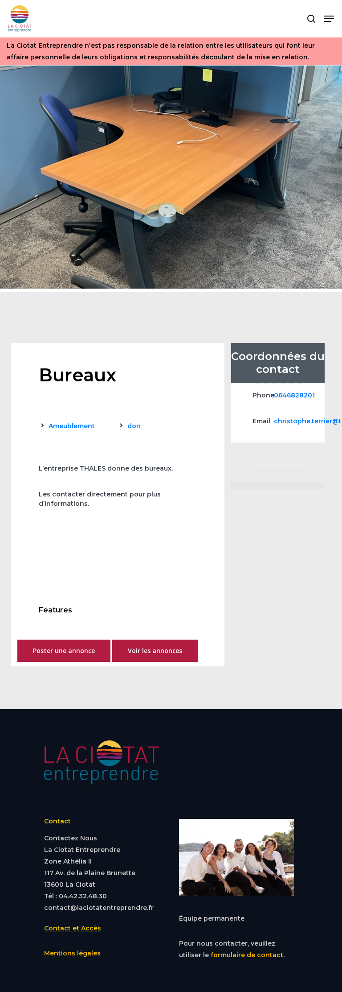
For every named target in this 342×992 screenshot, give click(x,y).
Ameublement (72, 426)
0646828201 (294, 395)
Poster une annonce (64, 650)
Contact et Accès (72, 928)
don (134, 426)
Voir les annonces (155, 650)
